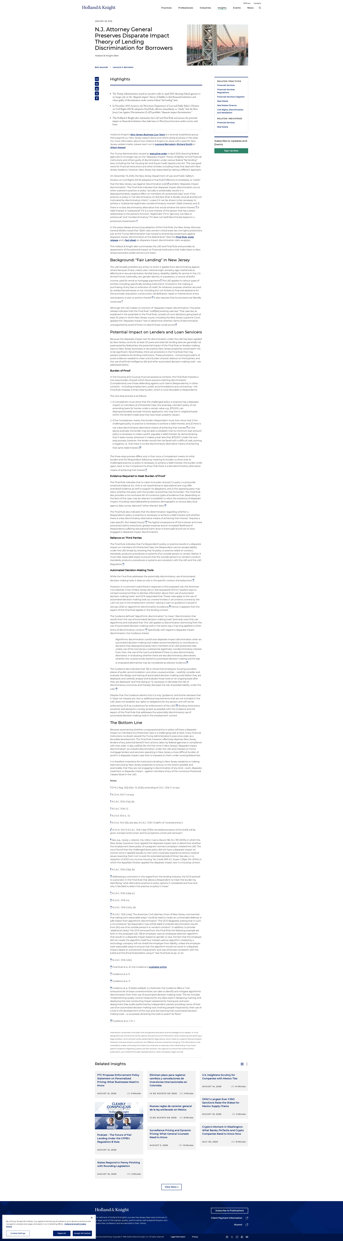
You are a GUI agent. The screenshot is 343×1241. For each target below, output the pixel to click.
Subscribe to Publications (229, 1210)
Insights (222, 8)
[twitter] (232, 1237)
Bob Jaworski (101, 67)
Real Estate (222, 101)
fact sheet (130, 240)
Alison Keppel (117, 147)
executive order (158, 153)
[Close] (92, 1218)
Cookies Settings (17, 1233)
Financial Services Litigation (231, 97)
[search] (260, 8)
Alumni (238, 1224)
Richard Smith (184, 144)
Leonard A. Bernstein (123, 67)
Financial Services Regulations (226, 91)
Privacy (195, 1237)
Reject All (62, 1233)
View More (171, 1187)
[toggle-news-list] (247, 1064)
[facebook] (242, 1237)
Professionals (185, 8)
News (250, 8)
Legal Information (178, 1237)
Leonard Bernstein (165, 144)
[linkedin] (227, 1237)
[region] (49, 1227)
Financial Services (226, 85)
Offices (246, 3)
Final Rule (181, 237)
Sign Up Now (231, 150)
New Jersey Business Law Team (147, 134)
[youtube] (247, 1237)
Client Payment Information (226, 1218)
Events (237, 8)
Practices (166, 8)
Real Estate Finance (227, 105)
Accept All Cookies (82, 1233)
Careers (257, 3)
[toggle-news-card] (242, 1064)
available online (158, 967)
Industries (205, 8)
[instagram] (237, 1237)
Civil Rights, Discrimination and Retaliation (230, 111)
